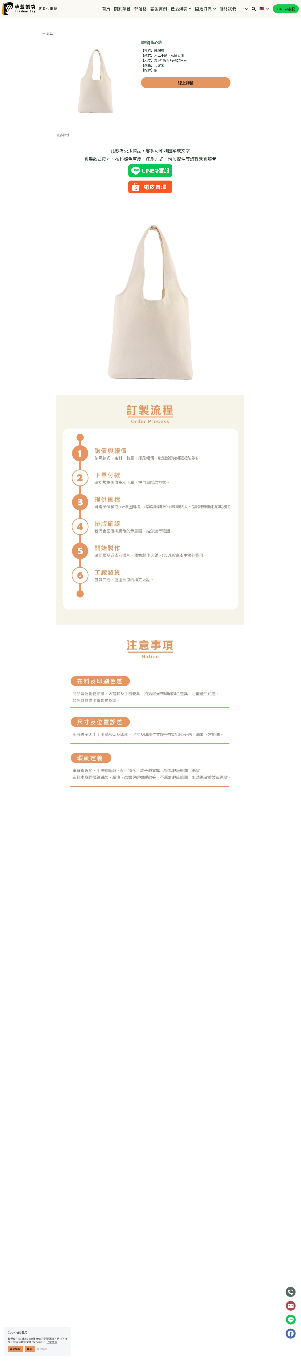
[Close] (233, 640)
